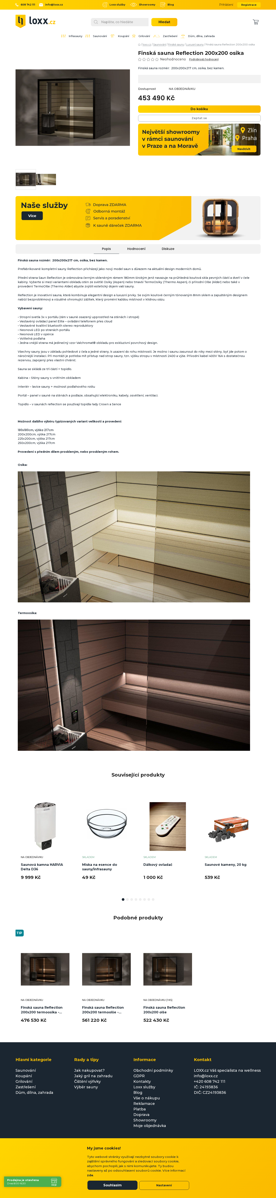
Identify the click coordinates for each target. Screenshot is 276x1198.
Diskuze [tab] (168, 248)
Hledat (164, 22)
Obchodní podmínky (153, 1070)
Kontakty (142, 1081)
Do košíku (199, 109)
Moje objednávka (149, 1125)
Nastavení (164, 1185)
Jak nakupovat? (89, 1070)
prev (19, 844)
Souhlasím (112, 1185)
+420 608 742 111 (209, 1081)
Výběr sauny (86, 1087)
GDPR (139, 1076)
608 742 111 (28, 4)
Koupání (24, 1076)
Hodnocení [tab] (136, 248)
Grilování (24, 1081)
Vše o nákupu (146, 1098)
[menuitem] (71, 36)
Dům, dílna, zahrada (34, 1092)
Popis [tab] (106, 248)
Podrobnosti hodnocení (204, 59)
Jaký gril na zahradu (93, 1076)
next (257, 844)
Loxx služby (117, 4)
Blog (171, 4)
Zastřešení (26, 1087)
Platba (139, 1109)
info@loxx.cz (54, 4)
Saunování (26, 1070)
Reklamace (144, 1103)
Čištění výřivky (87, 1081)
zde (90, 1175)
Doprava (141, 1114)
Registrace (249, 4)
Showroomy (147, 4)
